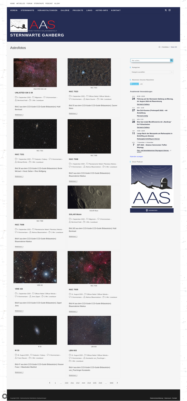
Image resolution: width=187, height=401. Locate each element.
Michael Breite (22, 162)
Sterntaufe (39, 3)
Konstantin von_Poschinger (95, 358)
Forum (29, 3)
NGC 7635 (73, 289)
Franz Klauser (22, 358)
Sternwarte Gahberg (143, 104)
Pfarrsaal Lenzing (142, 116)
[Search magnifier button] (171, 60)
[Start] (159, 47)
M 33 (17, 350)
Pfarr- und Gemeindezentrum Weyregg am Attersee (153, 150)
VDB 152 (19, 289)
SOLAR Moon (75, 214)
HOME (12, 3)
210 (66, 383)
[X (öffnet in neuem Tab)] (166, 10)
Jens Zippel (36, 296)
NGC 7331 (19, 154)
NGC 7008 (73, 159)
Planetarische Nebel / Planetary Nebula (102, 164)
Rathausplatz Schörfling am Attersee (148, 139)
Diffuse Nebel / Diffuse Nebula (99, 96)
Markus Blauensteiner (93, 167)
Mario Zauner (90, 99)
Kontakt (174, 398)
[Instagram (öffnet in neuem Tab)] (169, 10)
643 (111, 383)
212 (77, 383)
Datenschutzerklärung (156, 398)
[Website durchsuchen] (174, 10)
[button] (5, 396)
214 (89, 383)
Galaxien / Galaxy (41, 159)
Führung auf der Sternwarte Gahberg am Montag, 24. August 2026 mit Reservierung (155, 100)
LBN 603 (73, 350)
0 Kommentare (51, 97)
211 (72, 383)
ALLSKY (57, 3)
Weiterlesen (19, 115)
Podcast (49, 3)
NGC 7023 (73, 91)
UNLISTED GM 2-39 (24, 93)
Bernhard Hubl (22, 100)
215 (94, 383)
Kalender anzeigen (136, 156)
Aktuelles (20, 3)
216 (100, 383)
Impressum (167, 398)
